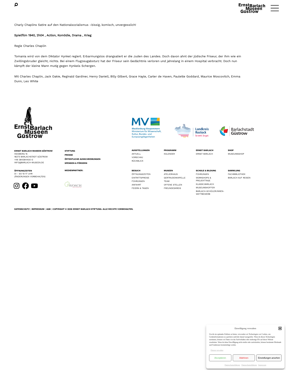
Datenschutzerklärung (232, 365)
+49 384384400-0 (23, 159)
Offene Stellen (173, 185)
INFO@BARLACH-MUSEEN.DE (29, 162)
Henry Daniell (99, 76)
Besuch (136, 170)
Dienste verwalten (217, 350)
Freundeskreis (172, 188)
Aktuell (136, 154)
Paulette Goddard (186, 76)
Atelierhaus (171, 174)
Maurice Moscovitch (215, 76)
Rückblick (137, 161)
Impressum (262, 365)
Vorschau (137, 157)
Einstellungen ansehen (269, 358)
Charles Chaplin (31, 76)
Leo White (31, 81)
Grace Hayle (137, 76)
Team (167, 181)
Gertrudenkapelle (174, 177)
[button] (280, 328)
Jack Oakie (52, 76)
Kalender (169, 154)
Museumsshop (236, 154)
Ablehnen (243, 358)
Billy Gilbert (118, 76)
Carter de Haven (160, 76)
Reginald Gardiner (74, 76)
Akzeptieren (220, 358)
